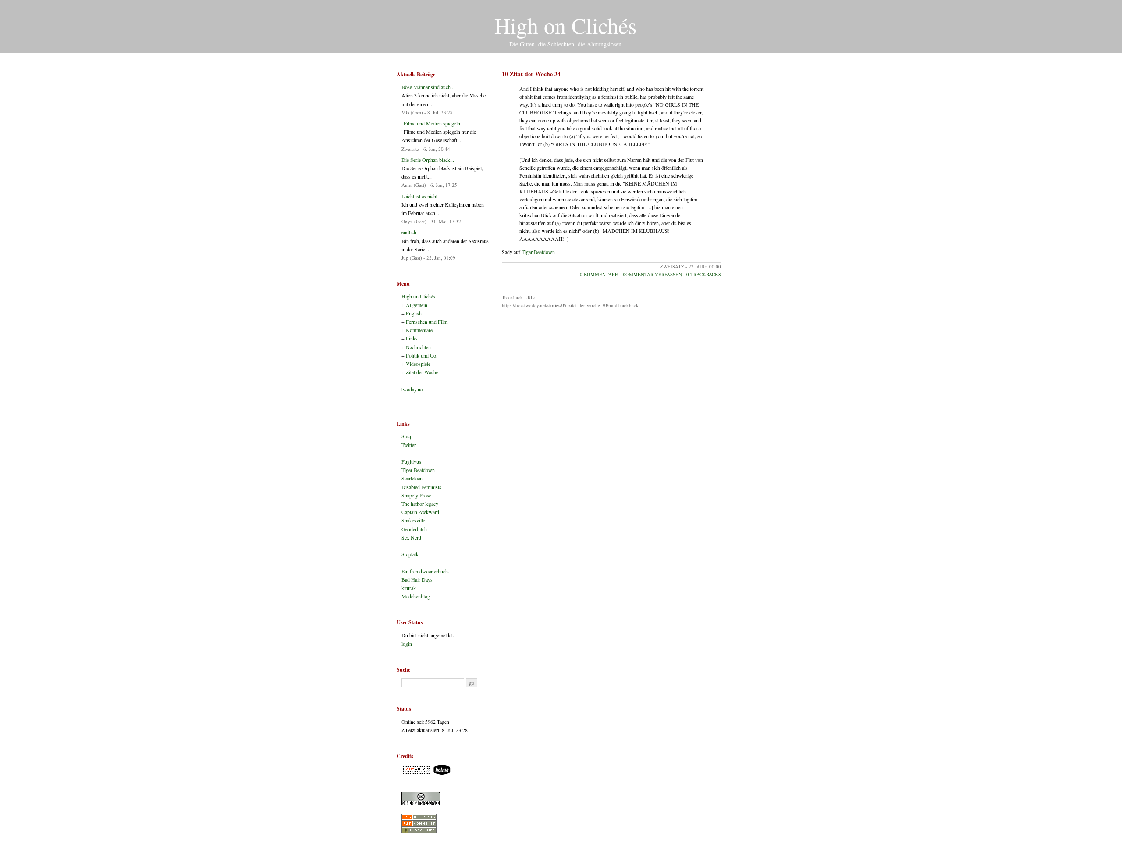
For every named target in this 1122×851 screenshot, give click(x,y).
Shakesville (413, 520)
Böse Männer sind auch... (427, 86)
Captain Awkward (420, 511)
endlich (408, 232)
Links (412, 338)
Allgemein (416, 304)
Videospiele (418, 363)
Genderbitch (414, 529)
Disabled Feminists (421, 486)
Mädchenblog (415, 596)
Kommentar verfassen (652, 274)
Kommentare (419, 329)
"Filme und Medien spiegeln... (432, 123)
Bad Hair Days (417, 579)
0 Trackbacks (703, 274)
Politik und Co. (421, 355)
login (406, 643)
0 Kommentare (599, 274)
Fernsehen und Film (426, 321)
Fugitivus (411, 461)
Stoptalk (410, 554)
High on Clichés (565, 25)
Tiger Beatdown (538, 251)
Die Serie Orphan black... (427, 159)
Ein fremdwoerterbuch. (425, 571)
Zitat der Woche (422, 371)
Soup (406, 436)
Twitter (408, 444)
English (414, 313)
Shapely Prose (416, 495)
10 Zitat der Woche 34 (531, 74)
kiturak (408, 587)
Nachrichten (418, 346)
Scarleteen (412, 478)
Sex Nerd (411, 537)
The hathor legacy (419, 503)
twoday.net (412, 389)
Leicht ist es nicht (419, 196)
